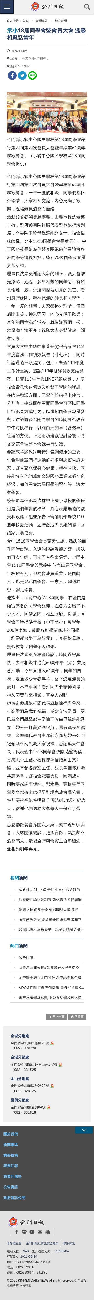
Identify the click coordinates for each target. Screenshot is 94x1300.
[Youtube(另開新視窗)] (32, 1232)
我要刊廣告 (12, 1176)
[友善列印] (47, 1232)
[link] (12, 75)
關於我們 (10, 1134)
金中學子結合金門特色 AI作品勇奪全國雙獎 (52, 977)
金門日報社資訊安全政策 (42, 1243)
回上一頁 (58, 1016)
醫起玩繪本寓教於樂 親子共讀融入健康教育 (52, 930)
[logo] (47, 6)
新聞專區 (42, 21)
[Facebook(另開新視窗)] (16, 1232)
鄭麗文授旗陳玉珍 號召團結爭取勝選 (48, 910)
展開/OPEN (84, 1130)
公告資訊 (10, 1187)
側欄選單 (7, 7)
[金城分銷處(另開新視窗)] (52, 1043)
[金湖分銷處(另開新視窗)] (60, 1064)
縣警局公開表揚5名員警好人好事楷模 (49, 967)
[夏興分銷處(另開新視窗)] (49, 1107)
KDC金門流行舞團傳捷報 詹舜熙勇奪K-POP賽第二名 (52, 987)
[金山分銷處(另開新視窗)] (52, 1086)
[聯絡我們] (40, 1232)
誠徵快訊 (26, 958)
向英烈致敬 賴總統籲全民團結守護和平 (50, 920)
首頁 (26, 21)
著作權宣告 (14, 1243)
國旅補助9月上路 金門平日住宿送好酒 (49, 890)
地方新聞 (61, 21)
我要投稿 (10, 1155)
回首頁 (79, 1016)
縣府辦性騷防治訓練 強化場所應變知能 (50, 900)
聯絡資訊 (69, 1243)
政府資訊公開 (14, 1198)
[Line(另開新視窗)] (24, 1232)
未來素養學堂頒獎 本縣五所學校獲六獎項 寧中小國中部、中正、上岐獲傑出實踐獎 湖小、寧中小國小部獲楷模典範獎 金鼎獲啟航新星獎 (52, 998)
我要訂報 (10, 1166)
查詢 (87, 7)
